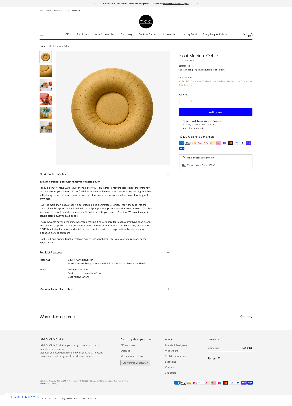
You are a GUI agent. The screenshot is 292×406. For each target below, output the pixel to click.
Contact (169, 367)
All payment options (131, 356)
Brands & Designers (176, 345)
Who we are (171, 350)
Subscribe (247, 348)
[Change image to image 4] (46, 99)
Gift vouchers (127, 345)
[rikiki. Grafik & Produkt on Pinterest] (219, 359)
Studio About (186, 60)
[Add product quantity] (191, 101)
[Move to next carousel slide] (249, 316)
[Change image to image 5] (46, 113)
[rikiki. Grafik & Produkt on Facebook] (209, 359)
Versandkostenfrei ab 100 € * (202, 165)
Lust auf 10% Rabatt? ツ (21, 397)
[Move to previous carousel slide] (242, 316)
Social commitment (176, 356)
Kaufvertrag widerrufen (135, 362)
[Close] (38, 397)
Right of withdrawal (70, 398)
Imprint (43, 398)
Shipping (197, 70)
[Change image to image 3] (46, 85)
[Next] (197, 3)
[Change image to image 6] (46, 127)
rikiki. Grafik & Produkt (65, 381)
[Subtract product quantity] (182, 101)
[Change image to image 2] (46, 71)
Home (42, 46)
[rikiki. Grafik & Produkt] (146, 21)
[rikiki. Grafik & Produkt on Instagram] (214, 359)
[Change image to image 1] (46, 57)
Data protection (89, 398)
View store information (194, 128)
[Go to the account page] (244, 34)
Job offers (170, 372)
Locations (170, 361)
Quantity (184, 94)
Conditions (54, 398)
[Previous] (95, 3)
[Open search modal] (41, 34)
